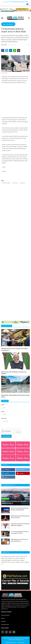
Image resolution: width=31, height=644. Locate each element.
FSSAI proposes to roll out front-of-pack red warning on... (19, 540)
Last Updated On (15, 1)
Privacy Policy (20, 642)
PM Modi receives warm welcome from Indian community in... (14, 349)
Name (2, 404)
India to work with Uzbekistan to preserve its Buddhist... (13, 372)
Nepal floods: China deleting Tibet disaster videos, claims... (15, 396)
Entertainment (5, 624)
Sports (3, 618)
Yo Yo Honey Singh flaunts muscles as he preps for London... (20, 532)
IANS (5, 44)
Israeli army (15, 183)
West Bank (22, 183)
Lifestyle (3, 621)
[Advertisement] (15, 101)
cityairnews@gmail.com (7, 560)
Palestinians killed (6, 183)
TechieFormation (20, 639)
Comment (4, 418)
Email (2, 411)
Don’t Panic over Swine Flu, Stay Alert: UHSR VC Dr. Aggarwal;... (20, 524)
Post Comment (6, 436)
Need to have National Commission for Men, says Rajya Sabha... (20, 508)
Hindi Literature (5, 615)
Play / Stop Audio (8, 24)
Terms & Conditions (10, 642)
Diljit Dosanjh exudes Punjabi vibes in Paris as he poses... (20, 516)
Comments (5, 401)
